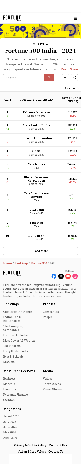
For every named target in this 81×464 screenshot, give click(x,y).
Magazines (12, 409)
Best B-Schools (13, 356)
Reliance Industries (36, 112)
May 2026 (9, 432)
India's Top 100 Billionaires (13, 319)
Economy (9, 389)
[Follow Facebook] (54, 276)
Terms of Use (58, 445)
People (47, 317)
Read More (69, 69)
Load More (40, 251)
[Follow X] (61, 276)
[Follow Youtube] (68, 276)
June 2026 (10, 427)
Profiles (49, 304)
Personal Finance (15, 394)
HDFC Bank (36, 236)
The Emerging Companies (13, 328)
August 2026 (11, 416)
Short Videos (52, 384)
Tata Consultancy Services (36, 195)
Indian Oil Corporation (36, 138)
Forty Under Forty (15, 351)
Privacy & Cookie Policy (30, 445)
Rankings (11, 304)
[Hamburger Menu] (75, 18)
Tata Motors (36, 164)
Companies (51, 312)
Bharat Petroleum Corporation (36, 178)
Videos (47, 378)
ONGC (36, 151)
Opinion (9, 400)
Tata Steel (36, 223)
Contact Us (55, 451)
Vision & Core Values (32, 451)
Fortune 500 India (15, 335)
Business (9, 378)
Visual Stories (52, 389)
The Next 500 (12, 346)
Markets (9, 384)
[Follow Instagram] (75, 276)
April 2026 (10, 438)
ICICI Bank (36, 210)
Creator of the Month (17, 312)
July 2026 (9, 422)
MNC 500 (9, 362)
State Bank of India (36, 125)
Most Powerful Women (19, 340)
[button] (49, 77)
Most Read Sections (19, 371)
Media (48, 371)
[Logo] (12, 18)
